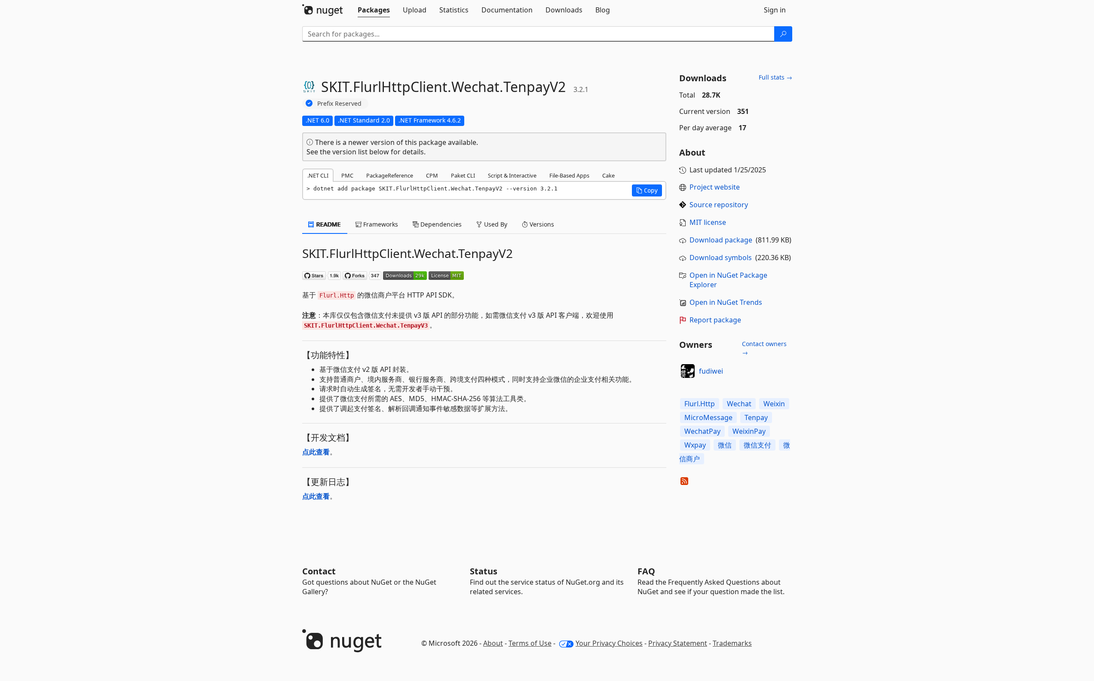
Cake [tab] (608, 175)
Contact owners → (764, 348)
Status (483, 571)
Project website (714, 187)
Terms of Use (530, 643)
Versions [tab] (541, 224)
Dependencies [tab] (440, 224)
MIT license (707, 222)
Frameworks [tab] (380, 224)
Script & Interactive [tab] (512, 175)
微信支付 (757, 445)
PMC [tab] (347, 175)
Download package (720, 240)
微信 (725, 445)
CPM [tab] (432, 175)
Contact (319, 571)
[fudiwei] (688, 371)
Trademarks (732, 643)
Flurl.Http (699, 403)
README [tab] (328, 224)
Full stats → (775, 77)
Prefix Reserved (339, 103)
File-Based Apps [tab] (569, 175)
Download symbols (720, 257)
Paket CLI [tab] (463, 175)
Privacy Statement (677, 643)
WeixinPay (749, 431)
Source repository (718, 204)
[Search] (783, 34)
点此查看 (316, 452)
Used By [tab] (494, 224)
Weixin (774, 403)
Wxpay (695, 445)
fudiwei (711, 371)
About (493, 643)
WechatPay (702, 431)
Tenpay (756, 417)
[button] (647, 190)
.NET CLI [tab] (317, 175)
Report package (715, 320)
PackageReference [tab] (389, 175)
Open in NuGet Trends (725, 302)
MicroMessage (708, 417)
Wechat (739, 403)
